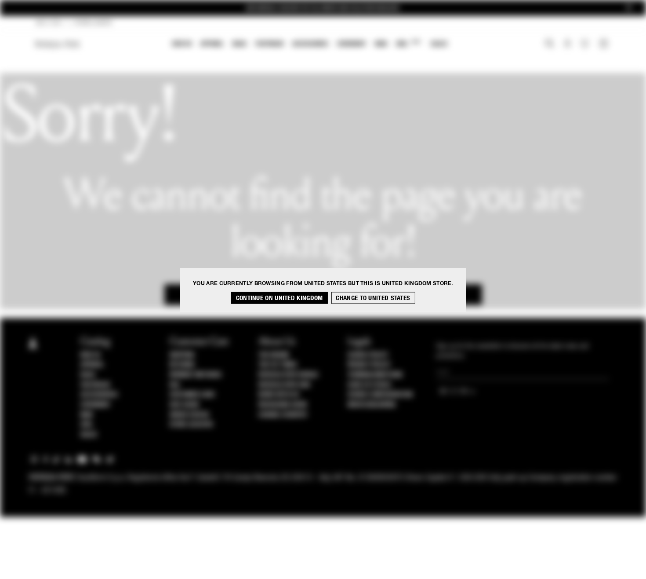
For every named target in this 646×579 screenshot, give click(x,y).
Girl (408, 43)
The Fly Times (277, 365)
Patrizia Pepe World (288, 375)
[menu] (310, 44)
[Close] (629, 8)
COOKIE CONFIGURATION (380, 395)
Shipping (182, 355)
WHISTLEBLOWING (372, 405)
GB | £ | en (48, 23)
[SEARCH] (549, 44)
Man (381, 43)
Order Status (189, 415)
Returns (182, 365)
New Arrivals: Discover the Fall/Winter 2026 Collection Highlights (323, 8)
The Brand (273, 355)
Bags (239, 43)
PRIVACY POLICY (369, 365)
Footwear (269, 43)
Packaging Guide (283, 405)
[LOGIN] (567, 44)
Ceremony (351, 43)
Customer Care (192, 395)
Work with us (278, 395)
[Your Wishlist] (585, 46)
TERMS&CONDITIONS (375, 375)
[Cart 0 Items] (604, 44)
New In (182, 43)
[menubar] (310, 44)
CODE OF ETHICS (369, 385)
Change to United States (373, 298)
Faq (175, 385)
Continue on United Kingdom (279, 298)
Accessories (310, 43)
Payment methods (195, 375)
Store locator (191, 424)
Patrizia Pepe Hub (284, 385)
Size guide (185, 405)
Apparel (212, 43)
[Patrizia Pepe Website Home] (58, 44)
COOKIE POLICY (368, 355)
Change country (282, 415)
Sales (439, 43)
